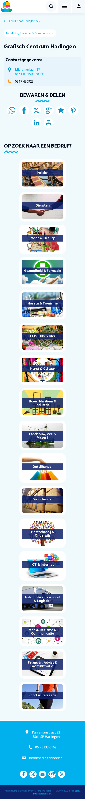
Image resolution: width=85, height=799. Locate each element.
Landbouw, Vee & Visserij (42, 436)
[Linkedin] (36, 123)
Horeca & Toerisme (42, 303)
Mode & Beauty (42, 238)
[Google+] (49, 110)
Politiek (42, 173)
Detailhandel (42, 467)
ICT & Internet (42, 565)
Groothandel (42, 499)
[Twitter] (36, 110)
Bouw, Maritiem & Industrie (42, 403)
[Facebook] (24, 110)
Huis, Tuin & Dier (42, 336)
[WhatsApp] (12, 110)
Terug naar (24, 21)
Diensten (42, 206)
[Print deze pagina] (49, 123)
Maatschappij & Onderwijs (42, 534)
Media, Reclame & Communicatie (31, 33)
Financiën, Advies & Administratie (42, 664)
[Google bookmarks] (61, 110)
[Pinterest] (73, 110)
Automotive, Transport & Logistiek (43, 599)
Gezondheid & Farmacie (42, 271)
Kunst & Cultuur (42, 369)
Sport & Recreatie (42, 695)
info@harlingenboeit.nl (46, 758)
